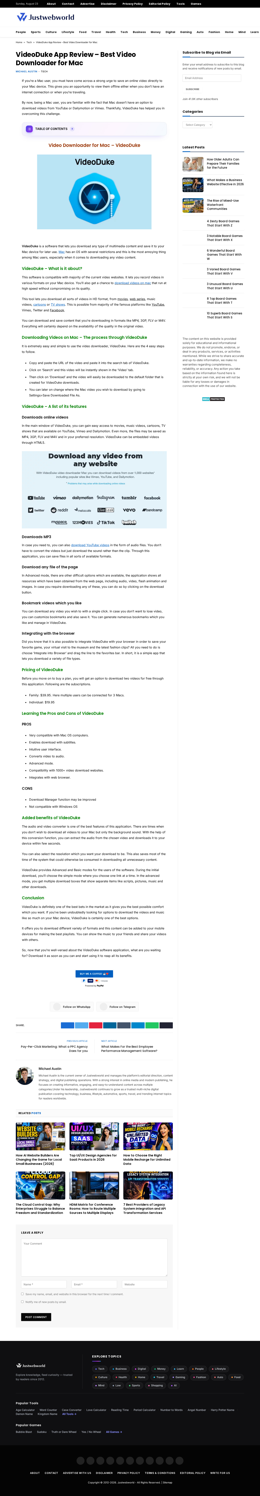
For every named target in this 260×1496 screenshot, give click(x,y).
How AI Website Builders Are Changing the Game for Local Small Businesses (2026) (39, 1159)
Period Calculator (145, 1409)
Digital (170, 32)
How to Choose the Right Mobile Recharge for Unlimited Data (146, 1159)
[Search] (242, 4)
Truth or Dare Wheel (64, 1431)
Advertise (87, 4)
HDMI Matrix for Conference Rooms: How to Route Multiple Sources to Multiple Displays (92, 1209)
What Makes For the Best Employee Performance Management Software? (129, 1049)
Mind (242, 32)
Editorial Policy (159, 4)
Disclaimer (109, 4)
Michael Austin (26, 71)
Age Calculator (25, 1409)
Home (229, 32)
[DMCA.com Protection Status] (213, 400)
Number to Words (171, 1409)
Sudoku (41, 1431)
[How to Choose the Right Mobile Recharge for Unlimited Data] (148, 1136)
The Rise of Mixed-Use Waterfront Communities (223, 205)
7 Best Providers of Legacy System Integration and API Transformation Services (144, 1209)
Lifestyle (68, 32)
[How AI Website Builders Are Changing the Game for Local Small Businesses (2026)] (40, 1136)
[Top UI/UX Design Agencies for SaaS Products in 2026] (94, 1136)
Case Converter (71, 1409)
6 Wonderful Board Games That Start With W (224, 255)
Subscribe (192, 89)
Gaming (186, 32)
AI (175, 1385)
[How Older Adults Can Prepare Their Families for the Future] (193, 164)
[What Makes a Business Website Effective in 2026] (193, 185)
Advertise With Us (77, 1472)
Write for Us (220, 1472)
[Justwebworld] (45, 17)
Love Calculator (96, 1409)
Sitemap (167, 1482)
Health (111, 32)
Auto (200, 32)
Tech (124, 32)
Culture (51, 32)
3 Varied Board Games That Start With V (224, 271)
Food (82, 32)
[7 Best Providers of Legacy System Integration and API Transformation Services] (148, 1185)
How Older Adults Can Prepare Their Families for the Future (223, 163)
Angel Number (197, 1409)
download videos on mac (133, 283)
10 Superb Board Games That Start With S (224, 315)
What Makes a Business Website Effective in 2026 (225, 182)
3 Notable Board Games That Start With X (225, 238)
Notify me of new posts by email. (46, 1302)
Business (139, 32)
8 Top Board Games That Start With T (222, 301)
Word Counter (48, 1409)
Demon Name (24, 1413)
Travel (96, 32)
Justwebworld (126, 1482)
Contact (68, 4)
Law (118, 1385)
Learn (180, 1368)
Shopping (157, 1385)
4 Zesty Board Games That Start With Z (223, 223)
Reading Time (120, 1409)
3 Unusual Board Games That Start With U (225, 286)
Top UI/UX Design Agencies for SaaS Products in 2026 (93, 1157)
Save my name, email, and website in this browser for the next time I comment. (75, 1294)
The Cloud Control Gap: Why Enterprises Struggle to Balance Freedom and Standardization (40, 1209)
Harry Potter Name (222, 1409)
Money (156, 32)
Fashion (214, 32)
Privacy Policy (133, 4)
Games (196, 4)
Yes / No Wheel (91, 1431)
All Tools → (69, 1413)
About (51, 4)
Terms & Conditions (160, 1472)
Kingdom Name (47, 1413)
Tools (180, 4)
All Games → (114, 1431)
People (21, 32)
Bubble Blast (24, 1431)
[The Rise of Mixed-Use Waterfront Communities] (193, 205)
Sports (36, 32)
